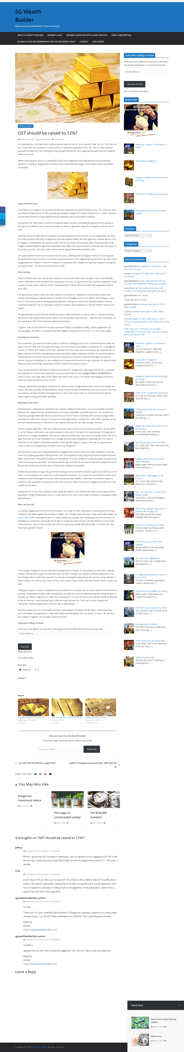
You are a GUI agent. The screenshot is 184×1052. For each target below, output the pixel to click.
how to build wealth (26, 517)
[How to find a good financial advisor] (140, 1018)
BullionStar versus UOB (95, 717)
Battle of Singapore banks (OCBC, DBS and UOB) (93, 765)
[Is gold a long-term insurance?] (33, 707)
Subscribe (25, 646)
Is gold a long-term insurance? (31, 717)
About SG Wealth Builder (30, 35)
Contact (84, 41)
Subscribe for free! (135, 84)
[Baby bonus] (140, 1035)
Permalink (56, 851)
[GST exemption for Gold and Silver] (67, 707)
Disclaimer (98, 41)
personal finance (25, 126)
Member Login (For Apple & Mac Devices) (86, 35)
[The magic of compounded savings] (67, 793)
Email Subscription (121, 35)
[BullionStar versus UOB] (100, 707)
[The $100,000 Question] (104, 793)
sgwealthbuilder (44, 139)
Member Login (55, 35)
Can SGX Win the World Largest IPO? (37, 763)
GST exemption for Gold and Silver (67, 717)
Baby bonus (156, 1036)
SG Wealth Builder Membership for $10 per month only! (46, 41)
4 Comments (59, 139)
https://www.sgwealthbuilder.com (40, 929)
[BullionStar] (141, 106)
